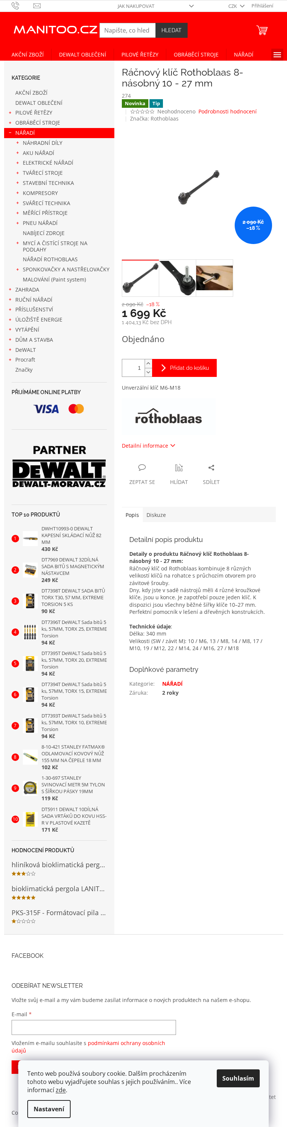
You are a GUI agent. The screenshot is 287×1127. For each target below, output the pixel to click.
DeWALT (25, 349)
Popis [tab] (132, 514)
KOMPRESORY (40, 193)
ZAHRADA (27, 289)
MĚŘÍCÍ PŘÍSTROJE (45, 212)
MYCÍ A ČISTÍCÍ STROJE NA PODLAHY (55, 246)
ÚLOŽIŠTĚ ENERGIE (38, 319)
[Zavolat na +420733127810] (23, 5)
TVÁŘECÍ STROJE (43, 172)
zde (61, 1090)
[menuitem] (27, 55)
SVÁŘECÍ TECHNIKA (46, 203)
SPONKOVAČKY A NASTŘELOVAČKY (66, 269)
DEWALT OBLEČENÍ (38, 102)
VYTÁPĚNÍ (27, 329)
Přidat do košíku (189, 368)
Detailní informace (145, 445)
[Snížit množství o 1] (148, 372)
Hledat (171, 30)
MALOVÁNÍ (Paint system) (54, 279)
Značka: (154, 118)
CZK (233, 6)
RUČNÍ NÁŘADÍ (33, 299)
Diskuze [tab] (156, 514)
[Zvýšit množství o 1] (148, 363)
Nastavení (49, 1109)
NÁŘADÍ (25, 132)
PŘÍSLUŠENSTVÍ (34, 309)
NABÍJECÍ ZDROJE (44, 233)
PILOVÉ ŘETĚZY (33, 112)
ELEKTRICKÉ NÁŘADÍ (48, 162)
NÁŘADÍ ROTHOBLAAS (50, 259)
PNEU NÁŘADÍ (40, 222)
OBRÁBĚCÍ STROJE (37, 122)
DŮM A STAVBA (34, 339)
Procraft (25, 359)
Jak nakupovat (136, 6)
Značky (24, 369)
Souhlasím (238, 1078)
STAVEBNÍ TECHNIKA (48, 182)
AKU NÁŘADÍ (38, 152)
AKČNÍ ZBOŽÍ (31, 92)
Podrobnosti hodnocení (227, 111)
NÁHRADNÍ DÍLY (42, 142)
